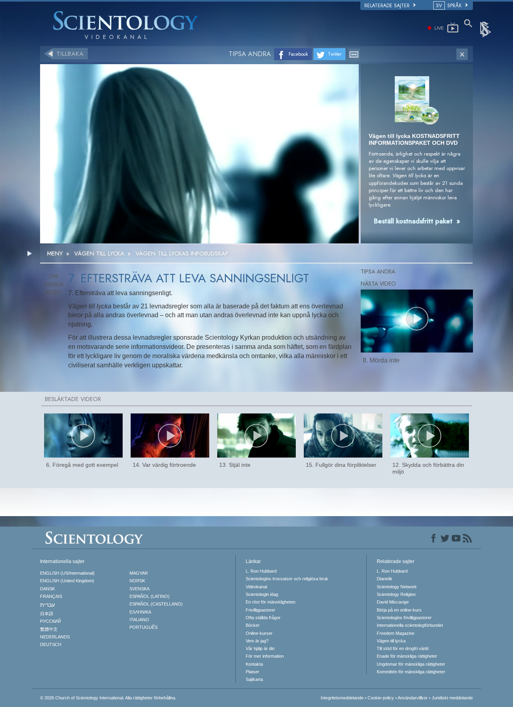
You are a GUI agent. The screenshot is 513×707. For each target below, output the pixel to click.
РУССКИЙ (50, 621)
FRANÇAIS (51, 596)
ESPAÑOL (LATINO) (149, 596)
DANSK (47, 588)
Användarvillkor (413, 697)
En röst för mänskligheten (270, 602)
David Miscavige (393, 602)
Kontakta (254, 664)
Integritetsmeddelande (342, 697)
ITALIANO (139, 619)
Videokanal (256, 586)
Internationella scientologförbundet (410, 625)
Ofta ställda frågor (263, 617)
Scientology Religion (396, 594)
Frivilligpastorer (260, 610)
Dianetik (384, 578)
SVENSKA (139, 588)
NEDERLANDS (55, 636)
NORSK (137, 580)
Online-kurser (259, 633)
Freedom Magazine (395, 633)
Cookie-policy (381, 697)
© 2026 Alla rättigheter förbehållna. (108, 697)
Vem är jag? (257, 640)
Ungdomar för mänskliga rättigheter (411, 664)
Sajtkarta (254, 679)
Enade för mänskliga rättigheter (407, 656)
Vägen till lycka (391, 640)
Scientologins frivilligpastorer (404, 617)
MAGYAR (138, 573)
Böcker (253, 625)
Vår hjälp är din (260, 648)
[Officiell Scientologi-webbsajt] (486, 29)
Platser (252, 671)
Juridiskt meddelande (452, 697)
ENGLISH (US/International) (67, 573)
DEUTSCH (50, 644)
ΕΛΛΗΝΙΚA (140, 612)
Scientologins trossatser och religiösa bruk (287, 578)
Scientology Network (397, 586)
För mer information (265, 656)
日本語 (46, 613)
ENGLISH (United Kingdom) (67, 580)
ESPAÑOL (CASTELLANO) (156, 604)
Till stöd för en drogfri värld (402, 648)
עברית (47, 605)
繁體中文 (49, 629)
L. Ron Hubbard (261, 571)
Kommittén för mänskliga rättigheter (411, 671)
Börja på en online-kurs (399, 610)
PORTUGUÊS (143, 627)
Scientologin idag (262, 594)
